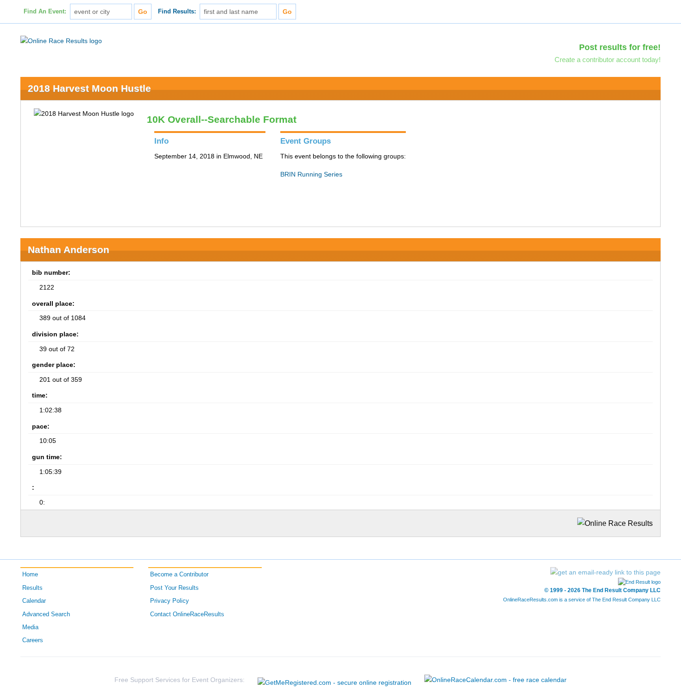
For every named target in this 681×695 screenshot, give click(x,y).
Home (30, 574)
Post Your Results (174, 588)
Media (30, 627)
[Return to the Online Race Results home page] (61, 40)
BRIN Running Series (311, 174)
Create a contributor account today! (608, 59)
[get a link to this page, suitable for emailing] (605, 572)
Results (32, 588)
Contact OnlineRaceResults (187, 614)
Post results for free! (620, 47)
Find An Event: (45, 11)
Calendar (34, 601)
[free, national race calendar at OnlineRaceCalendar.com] (495, 679)
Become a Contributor (179, 574)
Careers (32, 640)
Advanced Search (46, 614)
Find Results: (177, 11)
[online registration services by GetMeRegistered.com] (334, 680)
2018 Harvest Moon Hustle (89, 88)
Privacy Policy (169, 601)
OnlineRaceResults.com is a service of (582, 599)
